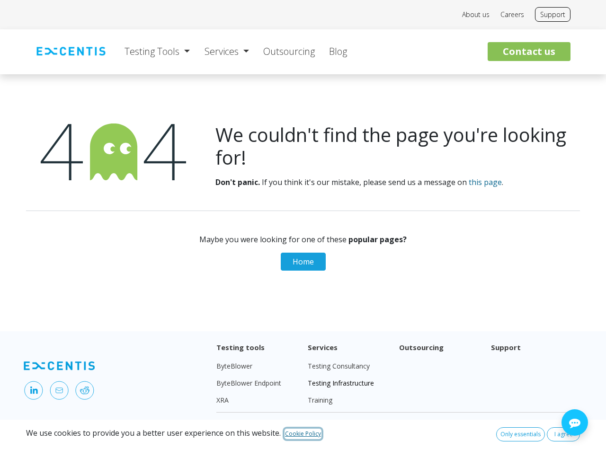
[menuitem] (157, 51)
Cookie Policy (303, 434)
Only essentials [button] (520, 434)
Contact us (529, 51)
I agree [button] (563, 434)
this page (485, 182)
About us (476, 14)
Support (552, 14)
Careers (512, 14)
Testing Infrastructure (341, 383)
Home (303, 261)
